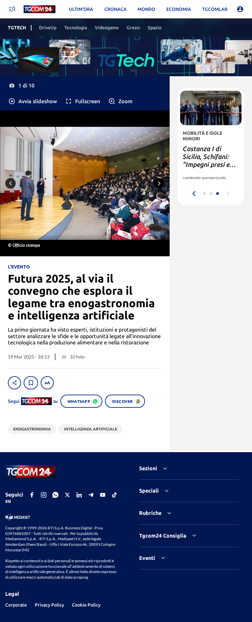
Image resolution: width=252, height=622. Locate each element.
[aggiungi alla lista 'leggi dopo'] (31, 382)
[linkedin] (79, 495)
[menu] (12, 9)
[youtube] (102, 495)
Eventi (147, 558)
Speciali (149, 491)
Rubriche (150, 513)
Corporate (16, 605)
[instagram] (43, 495)
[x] (67, 495)
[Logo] (39, 9)
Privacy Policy (49, 605)
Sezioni (148, 468)
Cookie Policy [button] (86, 605)
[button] (32, 101)
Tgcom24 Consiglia (162, 536)
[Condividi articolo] (14, 382)
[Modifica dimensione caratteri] (47, 382)
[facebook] (32, 495)
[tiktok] (114, 495)
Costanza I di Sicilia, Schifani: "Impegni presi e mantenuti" (206, 160)
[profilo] (240, 9)
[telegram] (91, 495)
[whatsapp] (55, 495)
